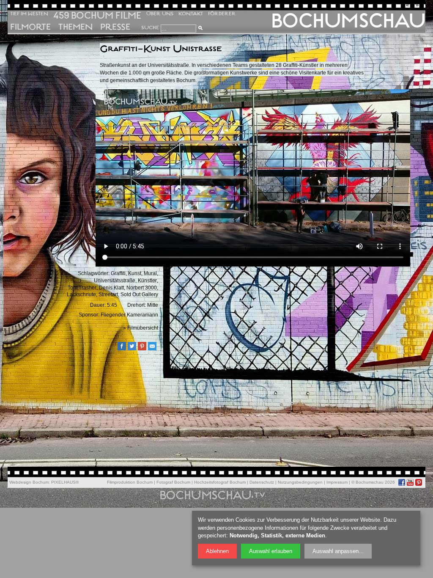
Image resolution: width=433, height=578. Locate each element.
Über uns (159, 14)
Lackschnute (81, 294)
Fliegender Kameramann (129, 315)
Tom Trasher (82, 288)
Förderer (222, 14)
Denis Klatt (111, 288)
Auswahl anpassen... (338, 551)
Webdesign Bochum (29, 482)
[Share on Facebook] (124, 349)
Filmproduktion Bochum (130, 482)
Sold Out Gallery (139, 294)
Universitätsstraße (114, 280)
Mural (150, 273)
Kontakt (190, 14)
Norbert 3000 (141, 288)
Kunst (134, 273)
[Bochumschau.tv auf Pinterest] (418, 482)
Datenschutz (261, 482)
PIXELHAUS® (65, 482)
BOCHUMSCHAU (348, 20)
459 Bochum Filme (97, 15)
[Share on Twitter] (134, 349)
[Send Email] (154, 349)
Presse (115, 27)
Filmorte (30, 27)
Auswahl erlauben (270, 551)
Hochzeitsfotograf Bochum (220, 482)
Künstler (147, 280)
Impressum (337, 482)
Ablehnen (217, 551)
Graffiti (118, 273)
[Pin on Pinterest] (144, 349)
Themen (75, 27)
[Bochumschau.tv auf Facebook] (401, 482)
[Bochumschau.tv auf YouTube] (410, 482)
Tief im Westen (29, 14)
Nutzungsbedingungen (300, 482)
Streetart (108, 294)
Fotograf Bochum (173, 482)
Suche (150, 27)
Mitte (152, 305)
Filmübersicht (142, 328)
